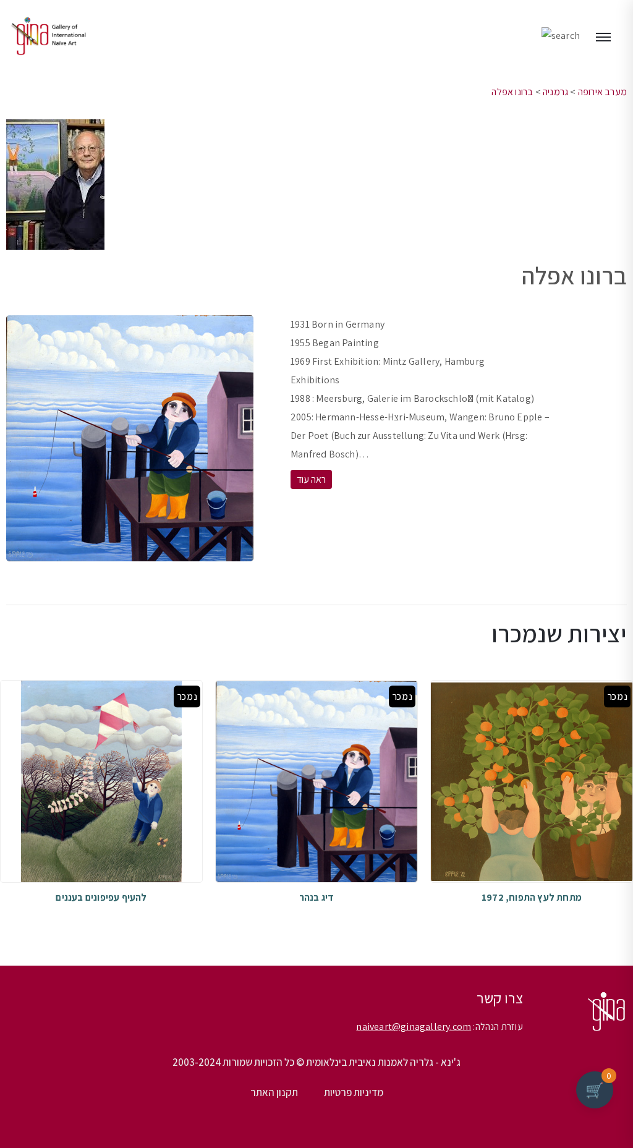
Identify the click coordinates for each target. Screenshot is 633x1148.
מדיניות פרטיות (353, 1092)
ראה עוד (311, 479)
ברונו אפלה (512, 91)
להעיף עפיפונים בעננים (101, 897)
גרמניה (555, 91)
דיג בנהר (316, 897)
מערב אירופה (602, 91)
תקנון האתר (274, 1092)
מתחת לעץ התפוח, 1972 (532, 897)
